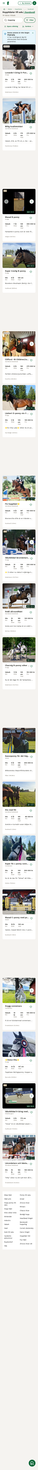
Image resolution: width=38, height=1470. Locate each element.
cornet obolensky (26, 1228)
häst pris (7, 1199)
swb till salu (9, 1232)
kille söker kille (10, 1213)
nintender (8, 1217)
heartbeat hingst (26, 1218)
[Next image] (32, 57)
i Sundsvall (29, 12)
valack (6, 1224)
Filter (31, 20)
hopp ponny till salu (10, 1204)
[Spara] (31, 73)
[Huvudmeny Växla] (4, 3)
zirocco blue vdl (26, 1244)
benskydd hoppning (23, 1223)
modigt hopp (24, 1214)
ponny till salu (25, 1195)
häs (5, 1246)
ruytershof (8, 1242)
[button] (19, 57)
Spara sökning (12, 26)
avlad (22, 1199)
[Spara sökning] (32, 1463)
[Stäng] (33, 33)
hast (6, 1228)
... (24, 9)
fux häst (23, 1240)
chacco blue (24, 1211)
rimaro (22, 1207)
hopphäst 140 (25, 1236)
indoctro (7, 1220)
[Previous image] (6, 57)
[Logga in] (34, 3)
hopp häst (8, 1209)
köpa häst (8, 1195)
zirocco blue (24, 1203)
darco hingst (24, 1232)
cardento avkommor (8, 1237)
